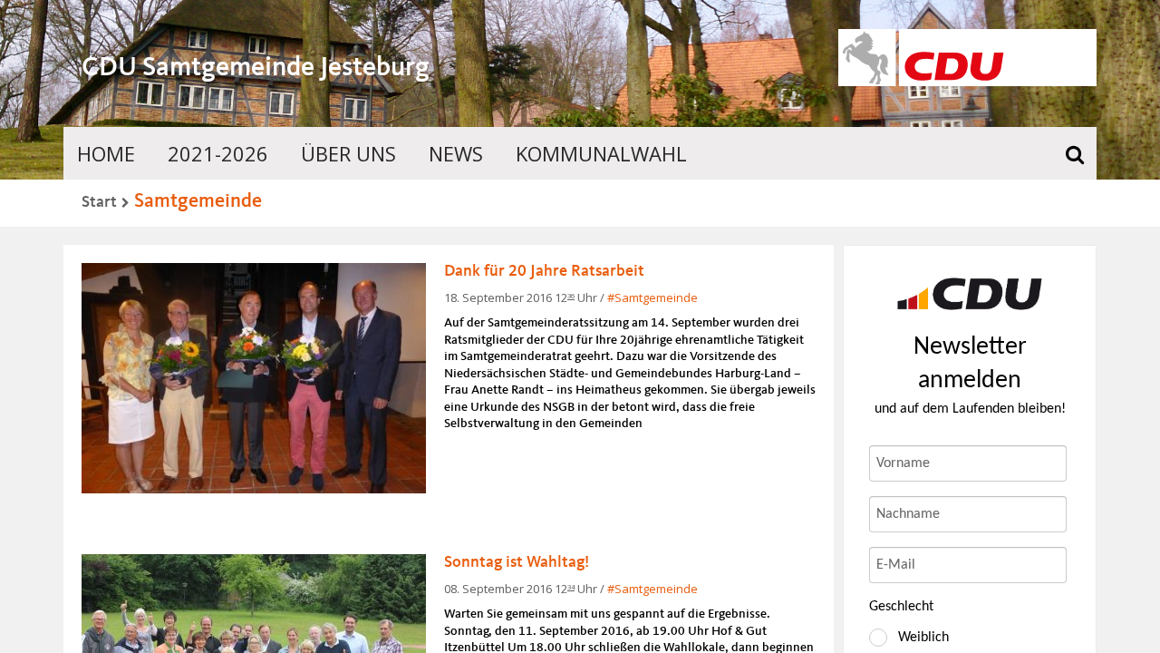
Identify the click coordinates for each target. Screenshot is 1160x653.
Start (99, 202)
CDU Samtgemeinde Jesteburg (256, 68)
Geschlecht (901, 606)
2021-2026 (218, 153)
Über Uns (348, 153)
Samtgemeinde (198, 201)
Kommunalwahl (601, 153)
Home (106, 153)
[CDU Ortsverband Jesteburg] (970, 294)
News (456, 153)
